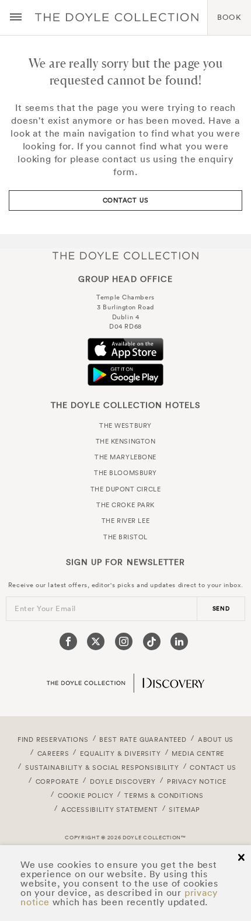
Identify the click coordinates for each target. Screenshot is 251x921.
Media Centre (198, 753)
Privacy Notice (196, 781)
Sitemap (184, 809)
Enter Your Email (45, 608)
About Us (216, 739)
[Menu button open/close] (15, 18)
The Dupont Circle (125, 489)
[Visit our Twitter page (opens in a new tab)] (95, 641)
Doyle (116, 17)
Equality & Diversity (120, 753)
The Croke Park (125, 505)
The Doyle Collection (125, 255)
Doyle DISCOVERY (123, 781)
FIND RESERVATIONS (53, 739)
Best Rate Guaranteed (143, 739)
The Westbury (125, 425)
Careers (53, 753)
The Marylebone (125, 457)
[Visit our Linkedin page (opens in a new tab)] (179, 641)
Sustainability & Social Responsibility (102, 767)
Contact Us (126, 200)
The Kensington (126, 441)
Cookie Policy (86, 795)
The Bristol (125, 537)
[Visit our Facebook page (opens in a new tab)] (68, 641)
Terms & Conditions (164, 795)
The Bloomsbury (125, 472)
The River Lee (125, 520)
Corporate (57, 781)
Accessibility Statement (109, 809)
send (221, 608)
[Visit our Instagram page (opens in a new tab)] (124, 641)
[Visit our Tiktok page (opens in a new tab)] (152, 641)
